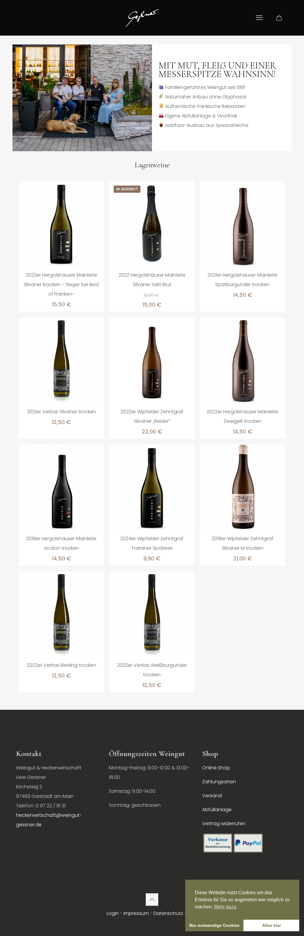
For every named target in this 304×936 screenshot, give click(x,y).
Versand (212, 795)
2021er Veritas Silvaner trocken (61, 411)
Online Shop (216, 767)
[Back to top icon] (152, 899)
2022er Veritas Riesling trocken (61, 665)
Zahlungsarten (219, 781)
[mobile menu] (259, 18)
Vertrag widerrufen (224, 823)
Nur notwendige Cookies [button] (214, 925)
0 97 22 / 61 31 (51, 805)
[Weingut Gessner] (142, 18)
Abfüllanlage (217, 809)
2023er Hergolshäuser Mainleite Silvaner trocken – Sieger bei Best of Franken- (61, 284)
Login (113, 913)
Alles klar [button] (271, 925)
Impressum (136, 913)
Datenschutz (168, 913)
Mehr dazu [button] (225, 906)
